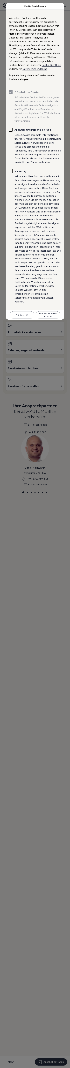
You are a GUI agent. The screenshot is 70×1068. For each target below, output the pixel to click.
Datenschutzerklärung (34, 68)
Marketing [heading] (20, 171)
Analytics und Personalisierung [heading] (32, 129)
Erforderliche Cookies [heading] (27, 92)
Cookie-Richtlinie (51, 65)
